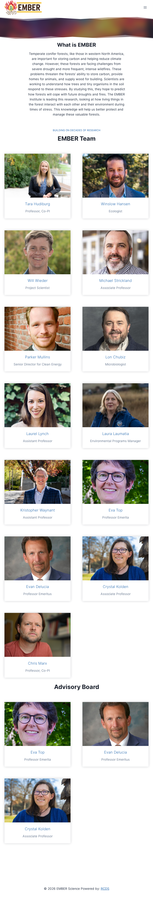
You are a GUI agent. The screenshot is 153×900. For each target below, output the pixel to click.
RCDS (105, 889)
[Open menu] (145, 7)
